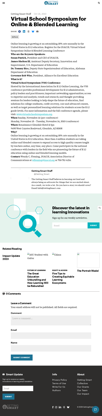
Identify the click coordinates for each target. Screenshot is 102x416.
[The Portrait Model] (88, 260)
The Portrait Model (88, 270)
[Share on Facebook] (19, 31)
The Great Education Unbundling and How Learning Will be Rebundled (37, 279)
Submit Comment (21, 358)
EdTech (15, 37)
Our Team (82, 390)
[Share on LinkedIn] (24, 31)
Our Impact (83, 393)
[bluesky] (68, 407)
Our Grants (83, 386)
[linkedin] (60, 407)
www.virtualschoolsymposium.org (34, 114)
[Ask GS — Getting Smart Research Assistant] (95, 409)
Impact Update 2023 (11, 257)
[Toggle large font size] (100, 208)
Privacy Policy (59, 379)
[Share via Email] (37, 31)
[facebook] (52, 407)
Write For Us (58, 386)
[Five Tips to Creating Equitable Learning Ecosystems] (63, 260)
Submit (93, 225)
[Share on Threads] (28, 31)
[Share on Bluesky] (33, 31)
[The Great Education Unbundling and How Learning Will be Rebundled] (38, 260)
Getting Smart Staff (21, 13)
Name (14, 342)
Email (14, 330)
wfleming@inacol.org (43, 160)
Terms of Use (59, 383)
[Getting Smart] (51, 2)
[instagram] (56, 407)
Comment (16, 313)
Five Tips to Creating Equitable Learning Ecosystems (63, 278)
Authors (56, 390)
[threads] (64, 407)
